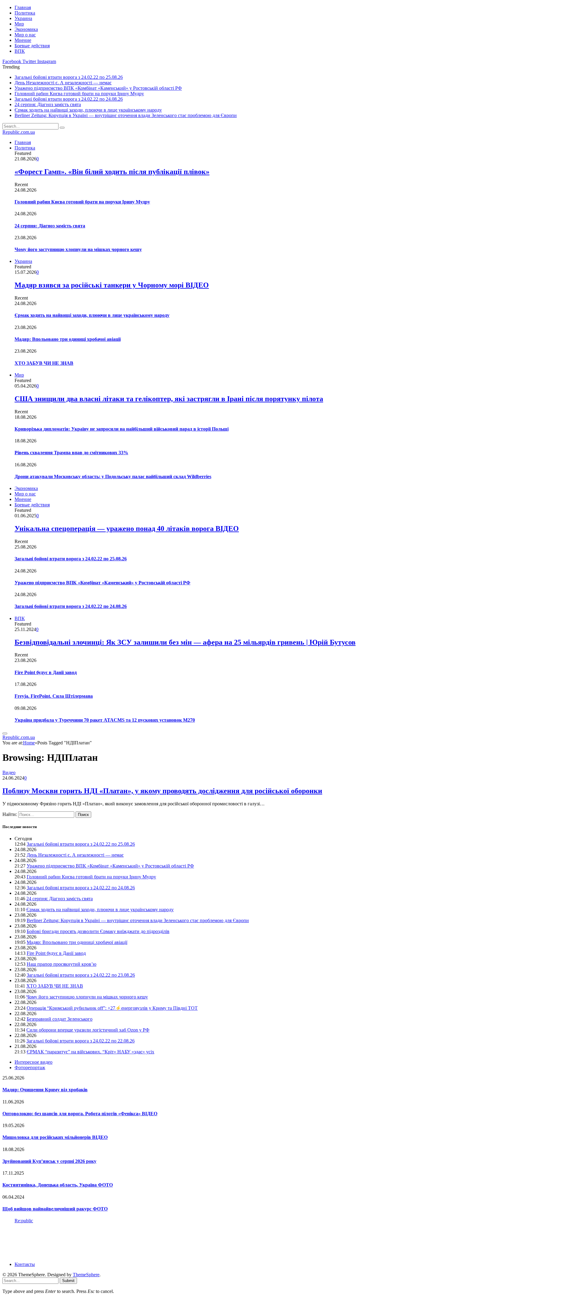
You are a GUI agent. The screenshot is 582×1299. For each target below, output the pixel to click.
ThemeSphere (86, 1274)
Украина (23, 18)
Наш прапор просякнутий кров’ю (61, 964)
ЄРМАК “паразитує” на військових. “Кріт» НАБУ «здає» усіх (90, 1051)
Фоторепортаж (30, 1067)
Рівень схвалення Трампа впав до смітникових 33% (71, 452)
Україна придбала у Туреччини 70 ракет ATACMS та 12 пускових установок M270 (105, 720)
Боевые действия (32, 45)
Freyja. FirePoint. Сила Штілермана (54, 696)
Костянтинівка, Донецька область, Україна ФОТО (57, 1184)
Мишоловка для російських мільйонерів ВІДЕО (55, 1137)
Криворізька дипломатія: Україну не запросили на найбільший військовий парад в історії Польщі (122, 428)
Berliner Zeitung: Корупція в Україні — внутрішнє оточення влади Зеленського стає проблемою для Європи (126, 115)
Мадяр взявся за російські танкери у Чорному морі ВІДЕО (112, 285)
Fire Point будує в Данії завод (46, 672)
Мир (19, 23)
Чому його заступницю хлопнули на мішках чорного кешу (78, 249)
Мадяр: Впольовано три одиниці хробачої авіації (68, 339)
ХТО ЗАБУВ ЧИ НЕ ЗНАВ (44, 363)
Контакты (25, 1264)
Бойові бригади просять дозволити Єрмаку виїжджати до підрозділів (98, 931)
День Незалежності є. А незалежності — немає (63, 82)
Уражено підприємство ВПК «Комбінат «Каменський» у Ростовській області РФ (98, 88)
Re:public (24, 1220)
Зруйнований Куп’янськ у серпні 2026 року (49, 1161)
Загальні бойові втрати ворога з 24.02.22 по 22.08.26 (80, 1040)
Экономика (26, 29)
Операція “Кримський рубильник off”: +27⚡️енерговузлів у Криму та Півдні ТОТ (112, 1008)
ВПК (20, 51)
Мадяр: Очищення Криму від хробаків (45, 1089)
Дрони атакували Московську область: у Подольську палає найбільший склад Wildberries (113, 476)
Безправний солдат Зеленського (59, 1019)
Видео (8, 772)
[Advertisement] (112, 1242)
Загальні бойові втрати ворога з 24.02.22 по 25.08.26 (69, 77)
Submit (68, 1280)
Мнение (23, 40)
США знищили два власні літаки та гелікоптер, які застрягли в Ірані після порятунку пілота (169, 399)
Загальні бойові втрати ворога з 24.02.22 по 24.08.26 (69, 99)
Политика (25, 12)
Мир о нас (25, 34)
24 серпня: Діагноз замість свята (48, 104)
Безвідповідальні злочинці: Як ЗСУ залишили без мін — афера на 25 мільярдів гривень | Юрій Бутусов (185, 642)
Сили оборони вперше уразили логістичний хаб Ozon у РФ (87, 1029)
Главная (23, 7)
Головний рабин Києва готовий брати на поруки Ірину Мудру (79, 93)
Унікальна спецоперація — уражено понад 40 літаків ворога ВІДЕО (127, 528)
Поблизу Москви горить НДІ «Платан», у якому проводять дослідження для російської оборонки (162, 791)
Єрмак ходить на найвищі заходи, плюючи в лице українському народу (88, 109)
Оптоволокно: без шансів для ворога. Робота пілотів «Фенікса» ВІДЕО (79, 1113)
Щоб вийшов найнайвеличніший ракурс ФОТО (55, 1208)
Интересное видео (33, 1062)
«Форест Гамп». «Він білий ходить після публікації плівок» (112, 172)
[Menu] (4, 733)
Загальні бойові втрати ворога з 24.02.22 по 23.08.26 (81, 975)
